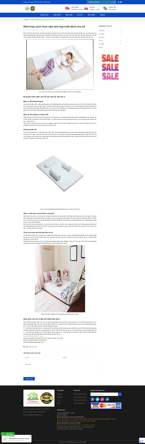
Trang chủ (44, 15)
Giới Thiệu (91, 15)
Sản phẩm (57, 15)
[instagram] (102, 399)
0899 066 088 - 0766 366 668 (37, 412)
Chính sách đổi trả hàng (80, 400)
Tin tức (59, 400)
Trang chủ (59, 394)
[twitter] (97, 399)
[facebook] (93, 399)
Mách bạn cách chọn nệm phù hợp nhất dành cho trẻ (54, 26)
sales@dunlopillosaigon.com (35, 415)
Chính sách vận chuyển (80, 397)
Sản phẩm (60, 397)
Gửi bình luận (29, 378)
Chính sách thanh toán (80, 394)
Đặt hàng (69, 15)
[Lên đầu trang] (142, 439)
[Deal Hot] (110, 68)
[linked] (107, 399)
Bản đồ (102, 15)
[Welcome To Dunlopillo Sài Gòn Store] (43, 8)
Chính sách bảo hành (79, 403)
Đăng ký (120, 394)
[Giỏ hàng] (120, 2)
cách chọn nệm (33, 346)
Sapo (84, 442)
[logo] (38, 398)
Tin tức (80, 15)
